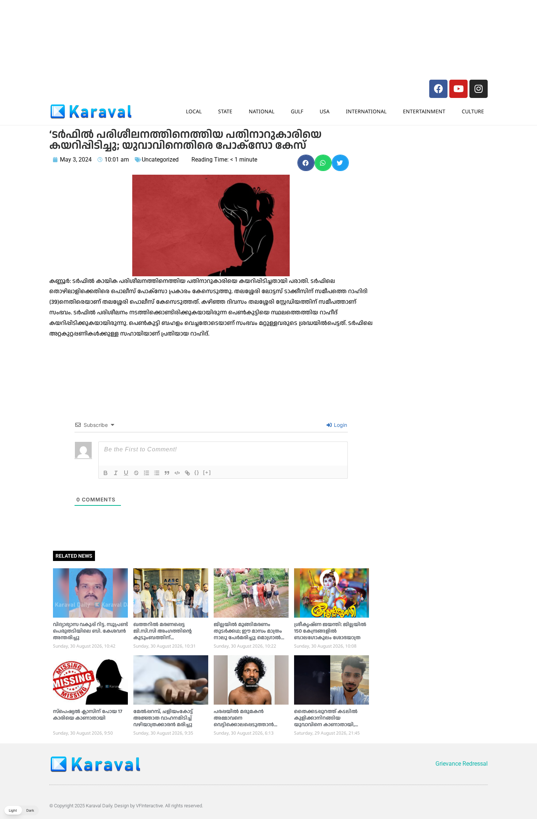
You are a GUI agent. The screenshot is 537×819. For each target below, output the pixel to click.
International (366, 111)
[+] (207, 472)
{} (196, 472)
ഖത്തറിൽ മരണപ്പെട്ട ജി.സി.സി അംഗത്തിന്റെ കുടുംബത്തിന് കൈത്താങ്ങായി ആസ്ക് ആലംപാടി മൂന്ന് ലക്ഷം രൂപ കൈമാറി (167, 641)
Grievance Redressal (461, 763)
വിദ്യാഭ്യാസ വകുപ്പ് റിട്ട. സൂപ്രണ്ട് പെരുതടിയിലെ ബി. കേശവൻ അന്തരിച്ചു (90, 631)
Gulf (297, 111)
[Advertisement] (158, 20)
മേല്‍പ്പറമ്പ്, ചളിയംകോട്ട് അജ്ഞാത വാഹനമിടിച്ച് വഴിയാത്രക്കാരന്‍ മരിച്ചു (163, 718)
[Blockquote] (167, 473)
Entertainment (424, 111)
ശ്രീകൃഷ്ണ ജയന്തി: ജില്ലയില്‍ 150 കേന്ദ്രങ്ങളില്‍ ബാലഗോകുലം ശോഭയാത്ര (330, 631)
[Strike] (136, 473)
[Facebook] (438, 89)
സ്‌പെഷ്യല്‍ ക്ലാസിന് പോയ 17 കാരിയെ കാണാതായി (87, 715)
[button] (306, 163)
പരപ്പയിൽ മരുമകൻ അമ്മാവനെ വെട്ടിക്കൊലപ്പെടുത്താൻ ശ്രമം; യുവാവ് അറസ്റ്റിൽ (244, 721)
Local (194, 111)
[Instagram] (478, 89)
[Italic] (116, 473)
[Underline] (126, 473)
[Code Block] (177, 473)
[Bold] (105, 473)
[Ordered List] (146, 473)
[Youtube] (458, 89)
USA (325, 111)
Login (339, 425)
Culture (473, 111)
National (261, 111)
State (225, 111)
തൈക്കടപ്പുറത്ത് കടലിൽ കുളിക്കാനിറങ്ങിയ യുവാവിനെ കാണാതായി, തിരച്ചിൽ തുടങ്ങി (326, 721)
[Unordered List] (157, 473)
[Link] (187, 473)
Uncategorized (160, 159)
